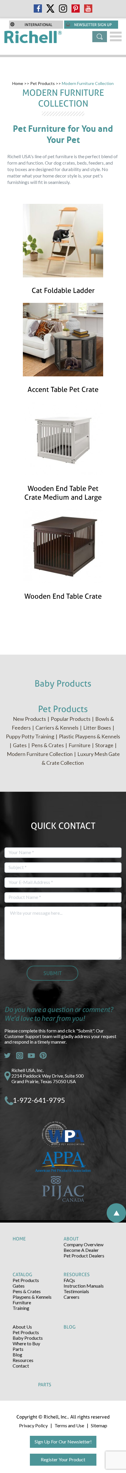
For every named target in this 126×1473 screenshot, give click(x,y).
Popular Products (71, 719)
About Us (22, 1326)
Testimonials (76, 1291)
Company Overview (83, 1244)
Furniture (80, 745)
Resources (23, 1360)
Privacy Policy (33, 1425)
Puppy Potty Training (30, 736)
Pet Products (42, 83)
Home (17, 83)
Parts (18, 1349)
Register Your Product (63, 1459)
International (38, 24)
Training (21, 1308)
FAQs (69, 1280)
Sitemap (99, 1425)
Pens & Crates (47, 745)
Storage (104, 745)
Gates (20, 745)
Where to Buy (26, 1343)
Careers (71, 1297)
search (99, 36)
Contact (21, 1365)
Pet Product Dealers (84, 1255)
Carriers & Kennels (57, 727)
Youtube (31, 1055)
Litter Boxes (97, 727)
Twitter (7, 1055)
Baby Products (28, 1338)
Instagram (19, 1055)
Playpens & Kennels (32, 1297)
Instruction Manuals (84, 1285)
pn (43, 1055)
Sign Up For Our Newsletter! (63, 1441)
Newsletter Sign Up (93, 24)
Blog (17, 1354)
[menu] (116, 36)
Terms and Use (69, 1425)
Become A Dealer (81, 1250)
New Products (29, 719)
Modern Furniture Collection (40, 754)
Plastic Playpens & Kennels (89, 736)
